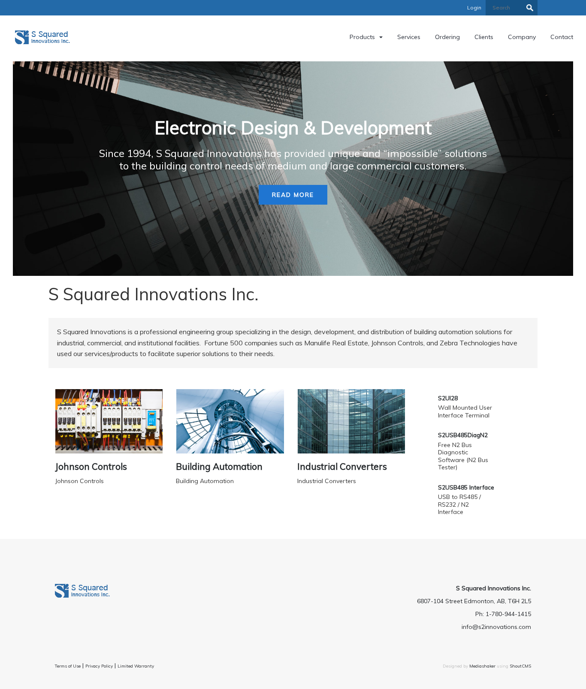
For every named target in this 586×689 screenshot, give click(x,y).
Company (522, 37)
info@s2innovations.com (496, 627)
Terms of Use (68, 666)
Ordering (447, 37)
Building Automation (219, 466)
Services (408, 37)
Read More (293, 195)
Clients (483, 37)
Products (362, 37)
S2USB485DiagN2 (463, 434)
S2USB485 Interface (466, 487)
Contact (561, 37)
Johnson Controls (91, 466)
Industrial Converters (342, 466)
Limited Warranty (136, 666)
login (474, 7)
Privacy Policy (99, 666)
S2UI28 (448, 398)
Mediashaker (482, 666)
